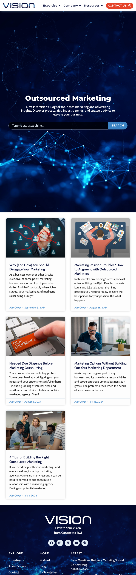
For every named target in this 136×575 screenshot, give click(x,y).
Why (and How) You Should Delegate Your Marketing (29, 267)
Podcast (45, 560)
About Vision (17, 566)
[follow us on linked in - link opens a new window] (68, 543)
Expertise (14, 560)
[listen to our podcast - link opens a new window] (84, 543)
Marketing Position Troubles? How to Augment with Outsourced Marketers (98, 269)
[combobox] (58, 125)
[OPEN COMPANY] (80, 5)
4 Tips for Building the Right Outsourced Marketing (29, 459)
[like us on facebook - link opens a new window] (51, 543)
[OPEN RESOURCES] (101, 5)
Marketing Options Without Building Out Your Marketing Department (100, 365)
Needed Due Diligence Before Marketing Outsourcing (31, 365)
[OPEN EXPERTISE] (59, 5)
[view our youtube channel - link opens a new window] (76, 543)
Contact (13, 572)
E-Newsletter (48, 572)
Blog (43, 566)
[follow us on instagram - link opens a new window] (59, 543)
